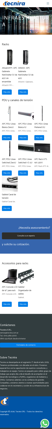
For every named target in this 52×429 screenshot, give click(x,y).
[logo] (14, 3)
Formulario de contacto (26, 345)
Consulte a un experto (26, 235)
